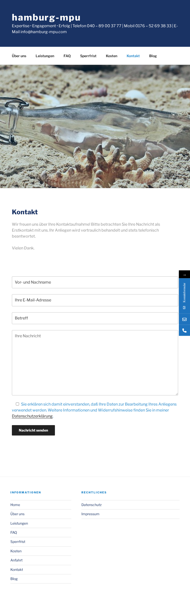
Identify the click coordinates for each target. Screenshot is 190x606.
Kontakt (133, 56)
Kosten (111, 56)
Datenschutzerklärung (32, 416)
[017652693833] (184, 330)
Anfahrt (16, 560)
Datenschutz (91, 505)
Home (15, 505)
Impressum (90, 514)
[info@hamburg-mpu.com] (184, 319)
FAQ (67, 56)
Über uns (19, 56)
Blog (153, 56)
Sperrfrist (88, 56)
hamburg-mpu (46, 17)
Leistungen (45, 56)
